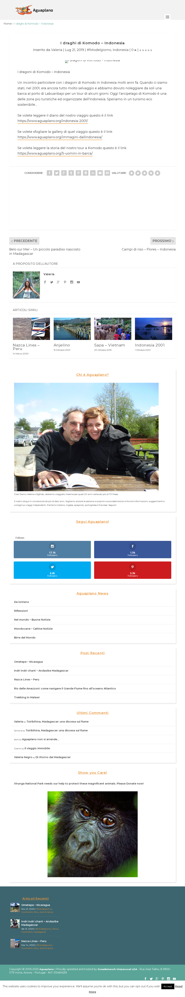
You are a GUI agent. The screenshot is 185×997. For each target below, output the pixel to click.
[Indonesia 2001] (153, 329)
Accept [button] (168, 986)
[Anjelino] (72, 329)
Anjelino (62, 345)
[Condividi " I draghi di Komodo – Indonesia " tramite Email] (100, 173)
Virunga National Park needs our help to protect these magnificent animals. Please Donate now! (79, 783)
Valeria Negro (23, 757)
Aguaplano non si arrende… (40, 739)
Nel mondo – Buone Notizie (32, 619)
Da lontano (21, 602)
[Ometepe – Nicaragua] (15, 907)
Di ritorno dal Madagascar (53, 757)
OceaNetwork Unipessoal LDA (117, 969)
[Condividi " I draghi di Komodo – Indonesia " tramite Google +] (64, 173)
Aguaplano (46, 969)
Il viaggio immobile (37, 748)
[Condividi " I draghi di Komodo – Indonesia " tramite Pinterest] (78, 173)
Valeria (56, 50)
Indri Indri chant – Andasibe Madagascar (41, 670)
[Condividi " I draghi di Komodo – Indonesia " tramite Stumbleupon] (92, 173)
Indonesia (121, 50)
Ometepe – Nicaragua (28, 661)
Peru (36, 912)
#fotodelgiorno (99, 50)
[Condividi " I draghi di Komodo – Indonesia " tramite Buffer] (85, 173)
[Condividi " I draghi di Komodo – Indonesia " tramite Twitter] (56, 173)
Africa (55, 928)
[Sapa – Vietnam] (112, 329)
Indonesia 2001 (150, 345)
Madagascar (40, 931)
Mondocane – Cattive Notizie (33, 628)
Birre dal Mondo (25, 637)
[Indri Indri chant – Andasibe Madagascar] (15, 923)
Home (8, 23)
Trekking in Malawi (27, 697)
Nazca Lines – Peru (26, 347)
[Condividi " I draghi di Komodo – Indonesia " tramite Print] (107, 173)
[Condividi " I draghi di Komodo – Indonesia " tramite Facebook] (49, 173)
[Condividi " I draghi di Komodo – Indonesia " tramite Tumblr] (71, 173)
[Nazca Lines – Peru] (31, 329)
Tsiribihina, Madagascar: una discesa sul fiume (58, 721)
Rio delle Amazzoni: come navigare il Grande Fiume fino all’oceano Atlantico (65, 688)
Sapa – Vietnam (109, 345)
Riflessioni (21, 610)
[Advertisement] (92, 204)
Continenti (27, 912)
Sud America (46, 912)
